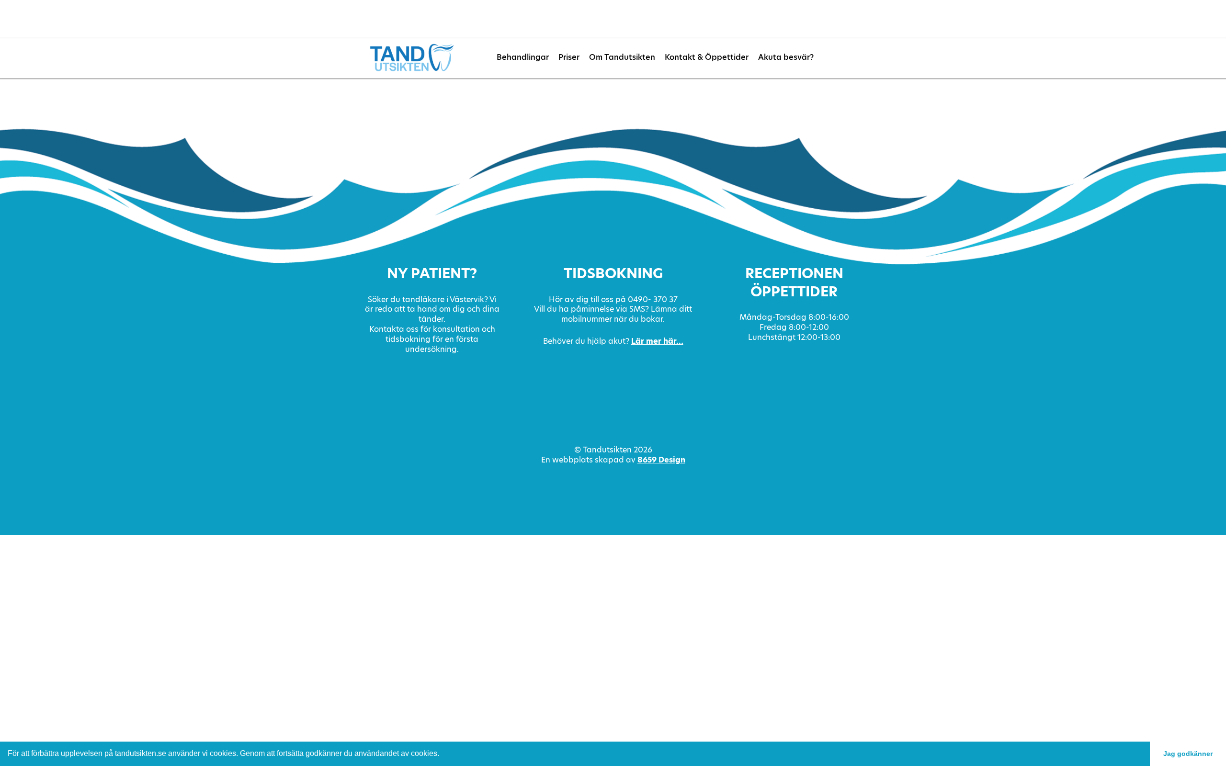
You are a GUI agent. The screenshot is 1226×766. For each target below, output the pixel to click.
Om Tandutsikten (622, 57)
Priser (568, 57)
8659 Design (661, 459)
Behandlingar (523, 57)
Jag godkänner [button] (1188, 753)
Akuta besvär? (786, 57)
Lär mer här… (657, 341)
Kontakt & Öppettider (707, 57)
